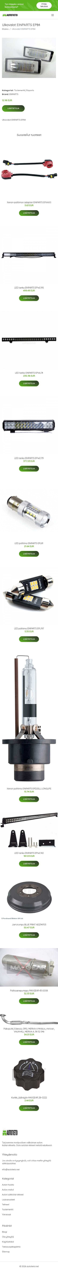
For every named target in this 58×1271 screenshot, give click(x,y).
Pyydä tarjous (44, 5)
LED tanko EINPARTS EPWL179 (29, 458)
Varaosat (6, 1214)
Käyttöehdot (8, 1241)
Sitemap (6, 1251)
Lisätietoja (13, 108)
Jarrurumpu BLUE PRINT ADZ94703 (29, 924)
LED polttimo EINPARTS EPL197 (29, 628)
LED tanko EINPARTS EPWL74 (29, 372)
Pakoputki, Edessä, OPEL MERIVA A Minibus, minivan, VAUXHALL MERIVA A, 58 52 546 (29, 1030)
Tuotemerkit (19, 90)
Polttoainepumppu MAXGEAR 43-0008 (29, 990)
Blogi (4, 1232)
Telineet (5, 1204)
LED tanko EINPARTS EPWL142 (29, 853)
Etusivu (5, 29)
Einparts (30, 90)
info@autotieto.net (11, 1169)
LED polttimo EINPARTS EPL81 (29, 543)
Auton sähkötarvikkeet (12, 1194)
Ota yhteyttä (8, 1237)
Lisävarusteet (8, 1199)
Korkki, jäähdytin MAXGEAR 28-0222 (29, 1097)
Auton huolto (8, 1184)
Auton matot (8, 1189)
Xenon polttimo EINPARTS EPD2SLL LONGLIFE (29, 788)
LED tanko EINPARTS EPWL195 (29, 287)
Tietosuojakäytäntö (11, 1246)
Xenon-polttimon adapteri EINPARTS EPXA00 (29, 202)
